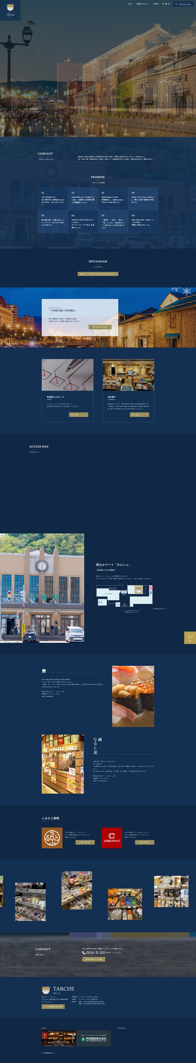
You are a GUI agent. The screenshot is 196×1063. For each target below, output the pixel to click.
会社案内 (156, 3)
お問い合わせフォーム (92, 959)
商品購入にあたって (143, 3)
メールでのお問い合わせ (52, 1006)
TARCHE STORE (101, 327)
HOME (130, 3)
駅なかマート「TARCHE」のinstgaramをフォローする (97, 274)
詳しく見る (74, 414)
